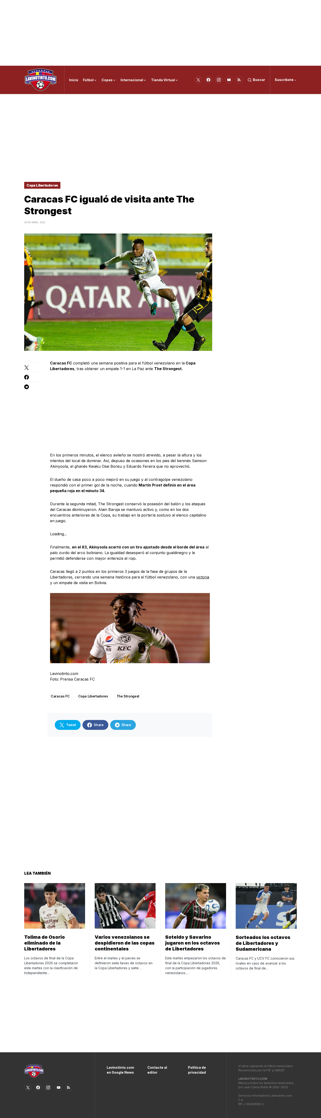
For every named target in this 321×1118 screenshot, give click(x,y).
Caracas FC (60, 696)
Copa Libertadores (42, 185)
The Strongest (128, 696)
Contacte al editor (157, 1069)
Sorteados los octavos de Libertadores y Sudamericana (263, 943)
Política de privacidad (197, 1069)
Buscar (259, 80)
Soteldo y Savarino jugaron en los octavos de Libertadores (192, 943)
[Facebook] (208, 79)
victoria (202, 577)
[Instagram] (219, 79)
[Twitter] (198, 79)
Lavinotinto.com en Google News (120, 1069)
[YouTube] (229, 79)
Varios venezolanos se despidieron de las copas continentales (125, 943)
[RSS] (239, 79)
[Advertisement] (160, 33)
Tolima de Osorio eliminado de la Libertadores (44, 943)
